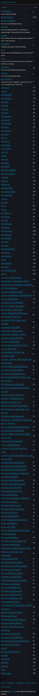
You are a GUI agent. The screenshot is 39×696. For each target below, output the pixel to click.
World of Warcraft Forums (8, 2)
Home (3, 683)
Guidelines (19, 683)
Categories (10, 683)
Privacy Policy (5, 687)
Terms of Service (30, 683)
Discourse (12, 691)
